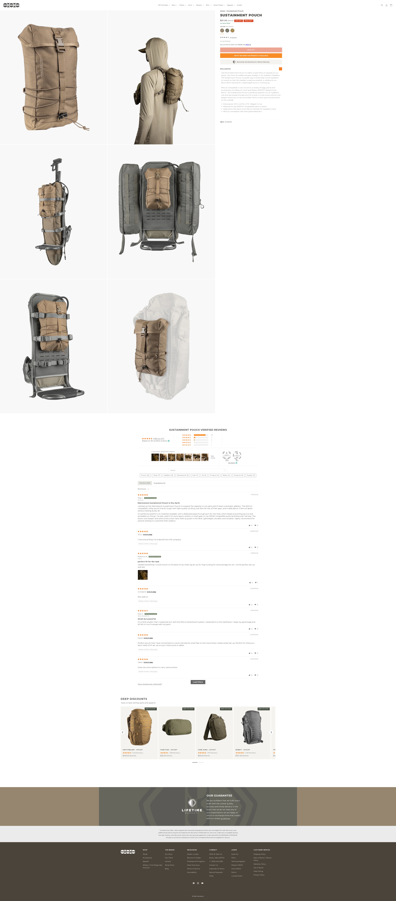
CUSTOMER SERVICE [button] (262, 850)
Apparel (146, 861)
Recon (233, 872)
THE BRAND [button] (169, 850)
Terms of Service (193, 869)
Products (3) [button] (238, 475)
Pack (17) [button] (156, 475)
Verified (231, 463)
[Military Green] (227, 30)
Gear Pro (234, 854)
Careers (168, 861)
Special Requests (216, 872)
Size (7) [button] (195, 475)
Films (233, 858)
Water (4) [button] (226, 475)
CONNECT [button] (213, 850)
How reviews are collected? (150, 684)
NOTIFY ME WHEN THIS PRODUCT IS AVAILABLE (251, 56)
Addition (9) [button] (168, 475)
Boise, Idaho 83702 (216, 858)
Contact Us (213, 865)
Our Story (168, 854)
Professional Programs (196, 861)
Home (222, 11)
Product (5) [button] (214, 475)
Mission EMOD (237, 865)
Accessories (147, 858)
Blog (167, 869)
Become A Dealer (194, 858)
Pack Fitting (258, 871)
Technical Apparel (238, 861)
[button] (164, 5)
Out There (169, 858)
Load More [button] (198, 682)
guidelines (225, 818)
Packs (145, 854)
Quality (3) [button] (251, 475)
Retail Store (169, 865)
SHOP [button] (145, 850)
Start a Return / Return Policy (263, 859)
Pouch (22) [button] (145, 475)
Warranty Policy (260, 864)
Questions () (159, 483)
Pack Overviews (193, 865)
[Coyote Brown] (232, 30)
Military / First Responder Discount (152, 866)
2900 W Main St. (215, 854)
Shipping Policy (260, 854)
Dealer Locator (193, 854)
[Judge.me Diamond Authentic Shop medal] (227, 455)
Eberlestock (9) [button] (183, 475)
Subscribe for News (216, 869)
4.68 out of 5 (158, 439)
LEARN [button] (234, 850)
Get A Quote (258, 868)
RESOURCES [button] (192, 850)
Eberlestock (200, 896)
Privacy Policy (259, 875)
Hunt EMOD (236, 869)
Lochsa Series (236, 876)
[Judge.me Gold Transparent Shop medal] (237, 455)
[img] (143, 495)
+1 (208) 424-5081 (216, 861)
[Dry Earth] (222, 30)
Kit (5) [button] (204, 475)
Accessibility (192, 872)
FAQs (211, 876)
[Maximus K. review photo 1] (143, 575)
